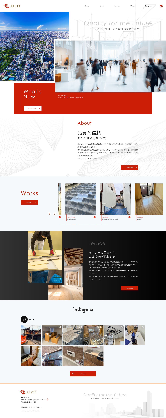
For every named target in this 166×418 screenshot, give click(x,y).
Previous (49, 214)
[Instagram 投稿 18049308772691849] (31, 335)
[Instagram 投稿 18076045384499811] (135, 335)
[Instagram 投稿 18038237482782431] (52, 335)
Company (148, 6)
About (102, 6)
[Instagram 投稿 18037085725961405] (73, 356)
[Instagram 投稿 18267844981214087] (93, 356)
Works (132, 6)
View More (129, 167)
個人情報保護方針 (25, 407)
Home (87, 6)
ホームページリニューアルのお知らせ (70, 97)
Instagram (83, 374)
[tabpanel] (75, 202)
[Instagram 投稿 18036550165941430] (31, 356)
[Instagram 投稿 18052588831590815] (73, 335)
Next (54, 214)
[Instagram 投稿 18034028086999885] (52, 356)
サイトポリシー (37, 407)
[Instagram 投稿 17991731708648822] (93, 335)
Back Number (32, 108)
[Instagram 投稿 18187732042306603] (114, 335)
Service (117, 6)
